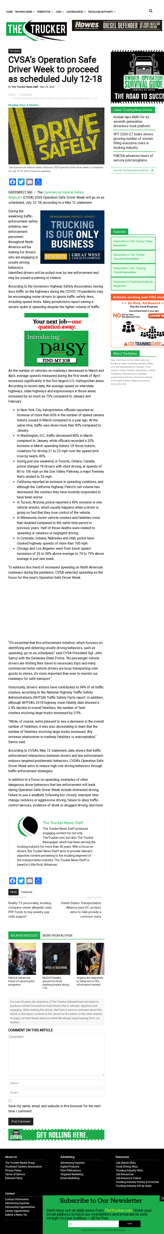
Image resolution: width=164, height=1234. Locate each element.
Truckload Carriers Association (23, 1166)
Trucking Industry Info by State (133, 1185)
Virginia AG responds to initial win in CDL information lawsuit (90, 981)
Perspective (43, 12)
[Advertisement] (56, 610)
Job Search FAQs (126, 1162)
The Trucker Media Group (20, 1162)
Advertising (67, 1157)
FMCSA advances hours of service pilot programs (21, 981)
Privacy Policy (13, 1170)
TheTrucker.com (119, 1210)
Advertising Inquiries (72, 1162)
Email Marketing (69, 1178)
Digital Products (69, 1166)
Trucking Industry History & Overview (137, 1182)
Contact (10, 1193)
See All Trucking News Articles (131, 170)
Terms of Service (15, 1174)
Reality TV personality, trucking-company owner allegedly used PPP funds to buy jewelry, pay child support (30, 909)
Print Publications (70, 1170)
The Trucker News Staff (24, 87)
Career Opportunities (17, 1210)
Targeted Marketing (71, 1174)
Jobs (58, 12)
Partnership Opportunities (20, 1207)
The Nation (15, 51)
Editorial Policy (13, 1178)
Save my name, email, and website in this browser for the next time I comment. (54, 1108)
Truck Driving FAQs (127, 1166)
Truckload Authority (100, 12)
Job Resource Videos (128, 1178)
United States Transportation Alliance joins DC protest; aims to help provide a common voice (81, 909)
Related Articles (24, 935)
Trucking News (23, 12)
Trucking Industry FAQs (129, 1170)
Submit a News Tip (16, 1214)
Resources (122, 1157)
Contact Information (17, 1199)
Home (9, 12)
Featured (26, 892)
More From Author (57, 935)
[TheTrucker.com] (34, 30)
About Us (11, 1157)
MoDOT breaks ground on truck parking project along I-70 (55, 983)
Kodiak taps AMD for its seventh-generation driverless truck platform (131, 121)
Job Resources (74, 12)
